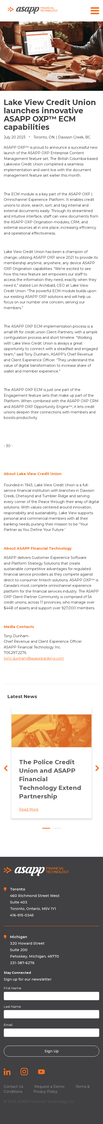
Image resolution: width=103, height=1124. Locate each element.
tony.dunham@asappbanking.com (34, 658)
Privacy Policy (45, 1091)
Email (8, 1025)
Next (97, 768)
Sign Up (51, 1051)
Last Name (12, 1006)
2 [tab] (57, 828)
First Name (12, 988)
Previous (6, 768)
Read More (28, 809)
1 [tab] (46, 828)
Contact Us (13, 1086)
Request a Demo (49, 1086)
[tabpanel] (52, 762)
